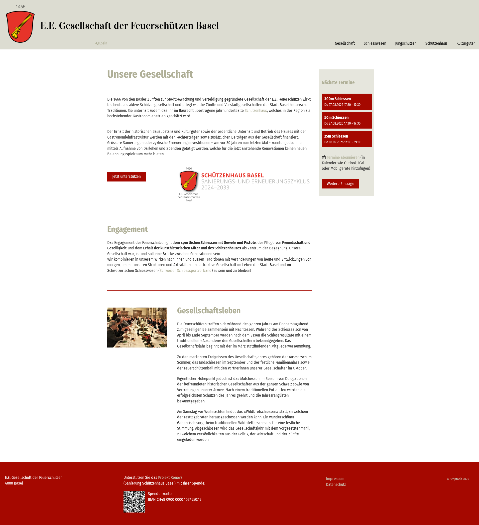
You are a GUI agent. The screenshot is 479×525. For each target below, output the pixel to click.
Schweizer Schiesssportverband (186, 270)
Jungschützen (405, 43)
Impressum (335, 478)
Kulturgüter (466, 43)
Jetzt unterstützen (126, 176)
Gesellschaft (345, 43)
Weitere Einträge (340, 183)
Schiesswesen (375, 43)
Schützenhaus (436, 43)
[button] (347, 102)
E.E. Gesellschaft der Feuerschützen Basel (129, 25)
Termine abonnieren (343, 157)
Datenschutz (336, 484)
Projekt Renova (170, 477)
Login (103, 43)
